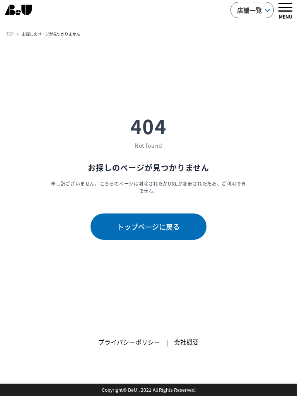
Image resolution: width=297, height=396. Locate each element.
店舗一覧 (249, 10)
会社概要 (186, 341)
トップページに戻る (148, 227)
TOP (10, 34)
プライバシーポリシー (129, 341)
